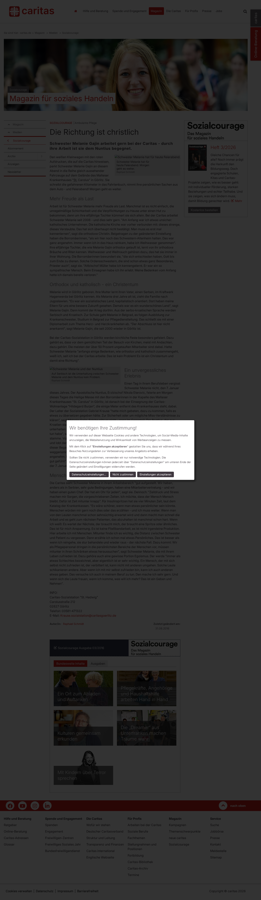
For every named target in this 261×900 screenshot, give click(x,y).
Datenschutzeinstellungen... (89, 474)
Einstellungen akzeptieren (155, 474)
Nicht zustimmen (123, 474)
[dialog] (130, 450)
